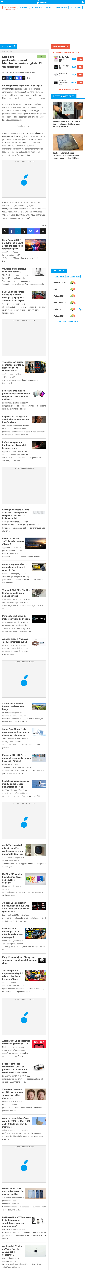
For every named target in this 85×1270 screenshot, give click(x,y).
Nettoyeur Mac (76, 7)
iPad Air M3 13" (59, 303)
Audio (78, 276)
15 (29, 78)
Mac (57, 276)
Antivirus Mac (37, 7)
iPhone (62, 276)
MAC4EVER (43, 2)
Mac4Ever (5, 51)
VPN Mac (48, 7)
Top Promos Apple (10, 7)
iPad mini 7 (58, 309)
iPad (11, 51)
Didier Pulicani (9, 72)
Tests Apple (24, 7)
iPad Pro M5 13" (60, 283)
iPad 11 (56, 289)
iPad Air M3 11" (59, 296)
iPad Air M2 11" (59, 316)
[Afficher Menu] (2, 2)
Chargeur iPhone (61, 7)
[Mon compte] (82, 2)
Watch (73, 276)
